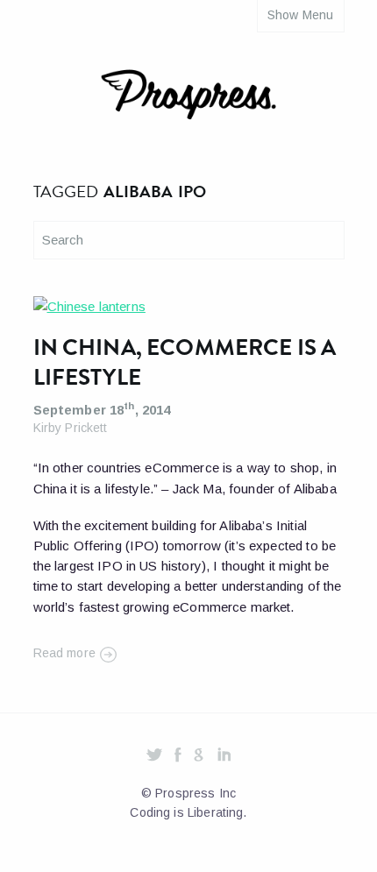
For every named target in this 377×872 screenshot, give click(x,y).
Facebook (177, 755)
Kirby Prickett (70, 428)
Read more (64, 653)
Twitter (154, 755)
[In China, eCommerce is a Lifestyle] (89, 308)
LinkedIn (224, 755)
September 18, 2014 (102, 409)
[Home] (188, 98)
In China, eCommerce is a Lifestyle (185, 362)
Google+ (199, 755)
